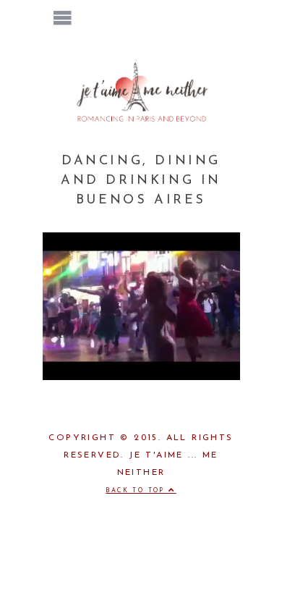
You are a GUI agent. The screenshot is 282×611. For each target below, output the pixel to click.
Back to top (137, 491)
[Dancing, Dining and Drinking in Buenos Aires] (141, 377)
